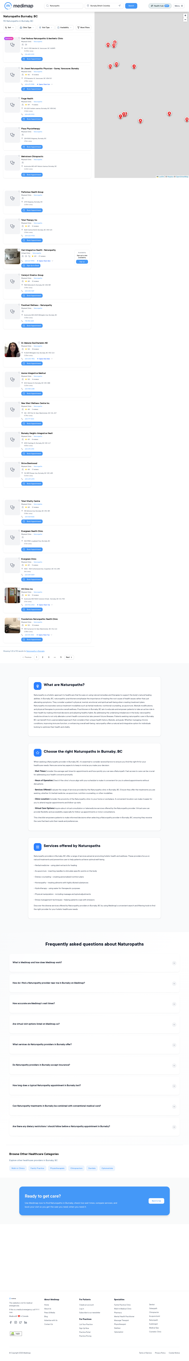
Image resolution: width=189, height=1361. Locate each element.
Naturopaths (38, 42)
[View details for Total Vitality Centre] (47, 511)
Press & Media (49, 1312)
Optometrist (118, 1332)
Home (46, 1305)
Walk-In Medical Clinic (122, 1309)
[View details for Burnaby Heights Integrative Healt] (47, 443)
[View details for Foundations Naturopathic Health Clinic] (47, 629)
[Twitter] (20, 1322)
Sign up (82, 262)
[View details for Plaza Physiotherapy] (47, 138)
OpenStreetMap (182, 177)
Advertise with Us (50, 1320)
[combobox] (27, 27)
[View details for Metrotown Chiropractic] (47, 166)
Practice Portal (84, 1332)
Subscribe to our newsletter (89, 1312)
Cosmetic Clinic (155, 1332)
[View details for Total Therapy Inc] (47, 230)
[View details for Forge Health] (47, 109)
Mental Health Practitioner (124, 1316)
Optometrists (107, 1168)
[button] (134, 67)
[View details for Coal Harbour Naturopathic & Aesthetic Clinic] (47, 49)
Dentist (152, 1304)
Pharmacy (118, 1312)
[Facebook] (10, 1322)
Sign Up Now (84, 1328)
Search (131, 6)
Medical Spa (154, 1328)
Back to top (156, 1201)
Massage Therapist (121, 1320)
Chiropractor (154, 1312)
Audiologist (153, 1324)
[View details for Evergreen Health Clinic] (47, 540)
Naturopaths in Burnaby (35, 651)
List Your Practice (86, 1324)
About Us (47, 1309)
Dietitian (117, 1328)
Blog (46, 1316)
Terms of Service (145, 1353)
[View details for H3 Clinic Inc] (47, 599)
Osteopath (153, 1308)
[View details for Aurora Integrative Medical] (47, 383)
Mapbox (170, 177)
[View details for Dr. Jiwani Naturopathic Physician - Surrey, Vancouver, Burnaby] (47, 79)
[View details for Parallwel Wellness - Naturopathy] (47, 315)
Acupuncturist (154, 1316)
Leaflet (161, 177)
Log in (81, 1309)
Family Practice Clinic (122, 1305)
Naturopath (153, 1320)
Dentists (91, 1168)
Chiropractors (76, 1168)
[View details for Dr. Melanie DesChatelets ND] (47, 353)
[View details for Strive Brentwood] (47, 474)
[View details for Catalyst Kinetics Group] (47, 285)
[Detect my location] (119, 5)
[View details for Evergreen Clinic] (47, 569)
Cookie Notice (174, 1353)
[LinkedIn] (25, 1322)
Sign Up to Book (33, 265)
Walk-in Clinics (17, 1168)
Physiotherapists (57, 1168)
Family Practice (37, 1168)
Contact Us (48, 1324)
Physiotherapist (120, 1324)
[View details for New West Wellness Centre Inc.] (47, 413)
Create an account (86, 1305)
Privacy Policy (160, 1353)
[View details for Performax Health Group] (47, 201)
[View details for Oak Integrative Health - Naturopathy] (47, 258)
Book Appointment (34, 59)
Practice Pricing (85, 1336)
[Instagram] (15, 1322)
